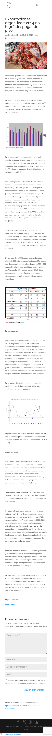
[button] (11, 734)
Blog (36, 35)
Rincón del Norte (15, 35)
